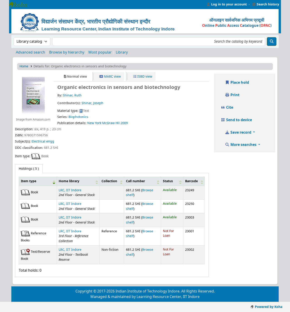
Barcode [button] (191, 181)
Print (234, 95)
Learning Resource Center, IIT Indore (20, 4)
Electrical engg (42, 141)
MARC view (112, 76)
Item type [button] (28, 181)
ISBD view (144, 76)
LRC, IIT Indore (70, 190)
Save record (241, 132)
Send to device (238, 120)
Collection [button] (109, 181)
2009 (124, 123)
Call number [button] (135, 181)
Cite (229, 107)
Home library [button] (69, 181)
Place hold (239, 82)
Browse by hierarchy (66, 52)
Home (23, 66)
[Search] (271, 41)
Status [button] (168, 181)
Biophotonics (78, 117)
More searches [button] (243, 144)
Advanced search (30, 52)
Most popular (100, 52)
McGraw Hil (111, 123)
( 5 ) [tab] (29, 168)
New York (94, 123)
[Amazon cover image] (33, 95)
